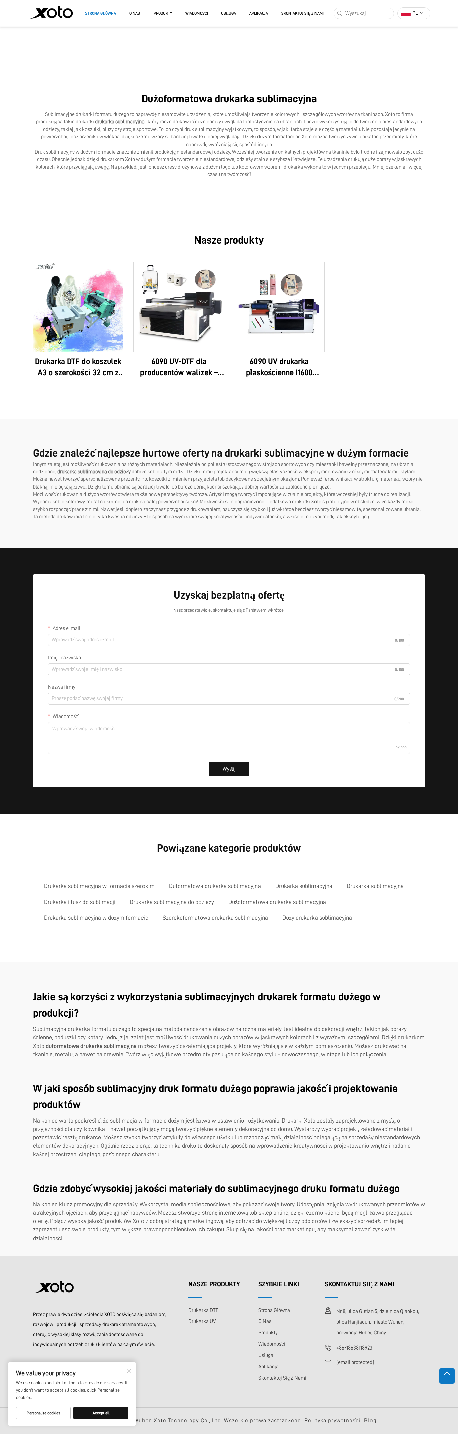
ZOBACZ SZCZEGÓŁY (78, 306)
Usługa (228, 13)
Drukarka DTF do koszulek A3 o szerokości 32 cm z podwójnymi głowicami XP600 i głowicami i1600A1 (78, 368)
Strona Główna (100, 13)
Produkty (163, 13)
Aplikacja (258, 13)
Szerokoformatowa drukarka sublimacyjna (215, 918)
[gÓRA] (447, 1376)
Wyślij (229, 769)
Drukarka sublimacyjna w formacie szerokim (99, 886)
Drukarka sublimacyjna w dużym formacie (96, 918)
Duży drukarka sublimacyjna (317, 918)
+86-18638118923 (354, 1348)
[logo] (51, 13)
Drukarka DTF (203, 1310)
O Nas (134, 13)
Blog (370, 1420)
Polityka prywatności (332, 1420)
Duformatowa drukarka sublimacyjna (215, 886)
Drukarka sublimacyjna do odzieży (172, 902)
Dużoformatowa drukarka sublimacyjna (277, 902)
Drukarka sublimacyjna (303, 886)
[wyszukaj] (339, 13)
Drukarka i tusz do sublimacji (79, 902)
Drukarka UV (202, 1321)
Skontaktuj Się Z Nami (302, 13)
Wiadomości (196, 13)
